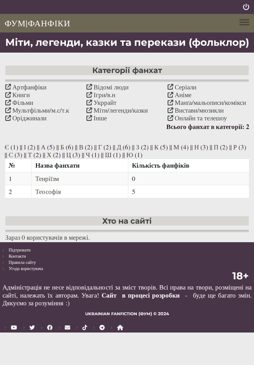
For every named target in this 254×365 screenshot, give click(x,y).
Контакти (17, 256)
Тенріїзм (47, 178)
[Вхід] (246, 7)
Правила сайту (22, 262)
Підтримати (20, 250)
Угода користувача (26, 268)
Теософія (48, 191)
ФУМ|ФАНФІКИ (37, 23)
